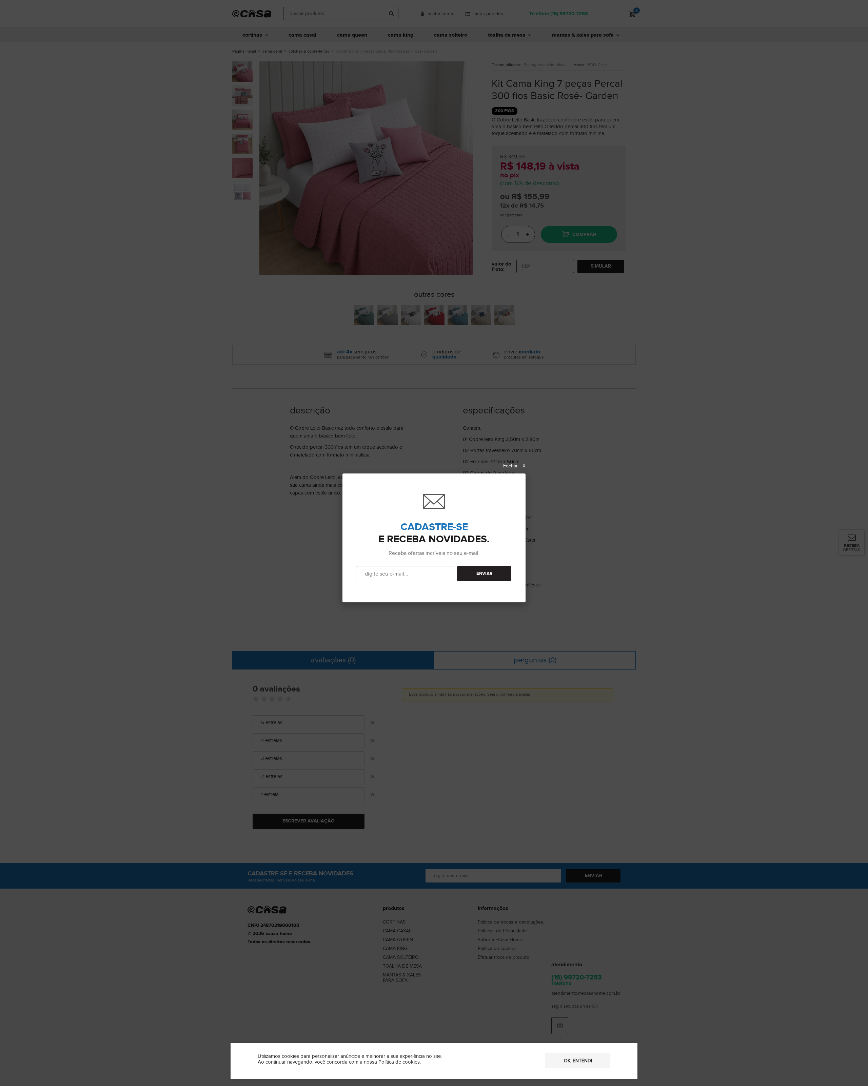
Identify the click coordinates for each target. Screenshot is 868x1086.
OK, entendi (578, 1061)
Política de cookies (399, 1062)
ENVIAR (484, 573)
